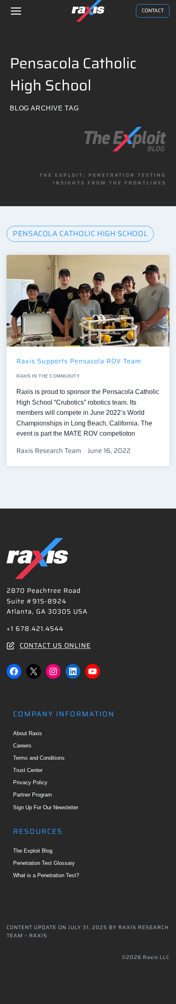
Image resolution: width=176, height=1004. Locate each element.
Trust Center (28, 770)
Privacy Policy (30, 782)
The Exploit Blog (32, 851)
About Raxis (27, 733)
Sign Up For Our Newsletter (45, 807)
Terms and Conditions (39, 758)
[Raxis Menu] (16, 11)
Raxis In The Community (47, 376)
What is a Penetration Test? (46, 875)
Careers (22, 746)
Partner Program (32, 795)
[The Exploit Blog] (125, 139)
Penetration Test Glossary (44, 863)
